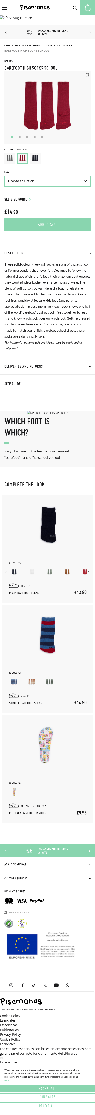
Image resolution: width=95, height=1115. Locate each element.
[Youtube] (56, 985)
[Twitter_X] (45, 985)
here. (6, 1080)
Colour (15, 149)
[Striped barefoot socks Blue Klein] (14, 682)
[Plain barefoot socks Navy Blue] (14, 572)
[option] (9, 158)
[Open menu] (4, 8)
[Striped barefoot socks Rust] (32, 682)
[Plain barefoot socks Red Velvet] (85, 572)
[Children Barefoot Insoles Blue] (14, 792)
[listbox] (47, 159)
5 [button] (42, 137)
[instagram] (11, 985)
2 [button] (20, 137)
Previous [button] (6, 32)
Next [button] (89, 32)
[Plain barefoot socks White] (32, 572)
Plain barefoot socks (24, 593)
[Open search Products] (75, 8)
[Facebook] (22, 985)
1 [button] (12, 137)
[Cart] (87, 7)
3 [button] (27, 137)
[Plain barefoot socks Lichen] (50, 572)
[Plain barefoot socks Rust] (67, 572)
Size (6, 172)
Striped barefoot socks (25, 703)
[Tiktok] (33, 985)
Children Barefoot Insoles (28, 813)
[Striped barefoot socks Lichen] (50, 682)
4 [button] (35, 137)
